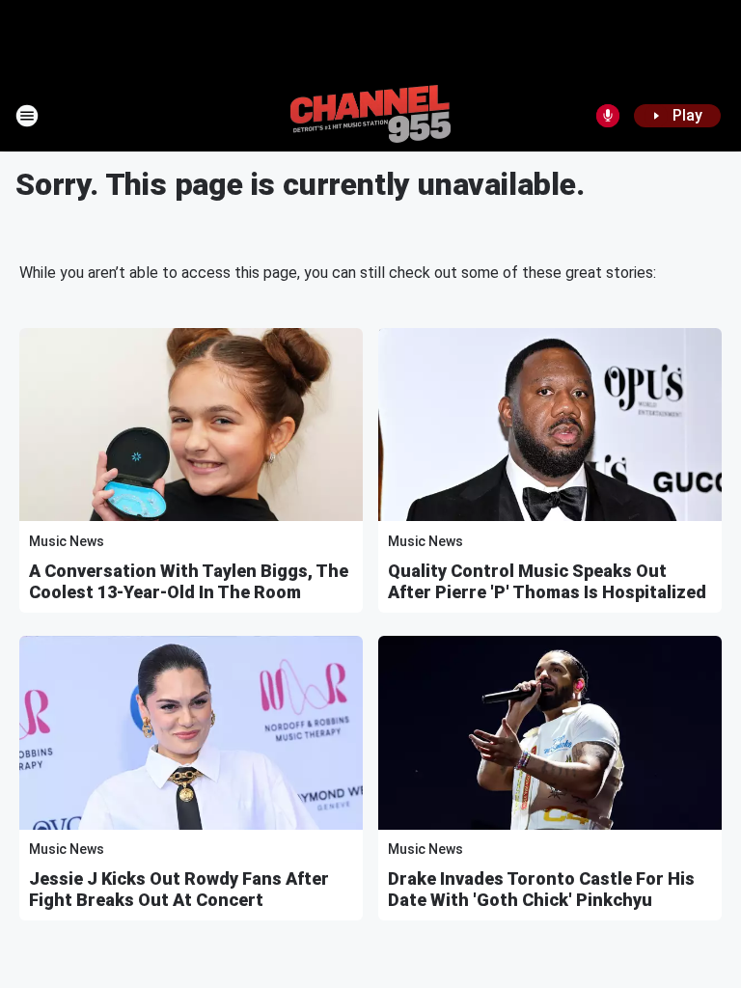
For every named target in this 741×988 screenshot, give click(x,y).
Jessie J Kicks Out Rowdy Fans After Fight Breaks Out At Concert (179, 889)
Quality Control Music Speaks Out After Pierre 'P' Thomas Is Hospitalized (547, 581)
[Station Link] (370, 116)
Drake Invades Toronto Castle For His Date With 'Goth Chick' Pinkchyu (541, 889)
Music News (66, 541)
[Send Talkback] (607, 115)
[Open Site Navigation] (27, 115)
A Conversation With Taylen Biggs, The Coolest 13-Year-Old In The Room (188, 581)
